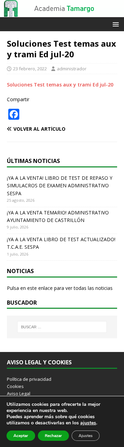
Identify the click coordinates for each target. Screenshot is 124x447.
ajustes (88, 423)
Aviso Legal (18, 393)
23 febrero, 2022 (30, 69)
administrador (71, 69)
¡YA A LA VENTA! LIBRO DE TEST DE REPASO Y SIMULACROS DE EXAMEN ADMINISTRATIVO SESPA (59, 186)
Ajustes (86, 435)
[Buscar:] (62, 327)
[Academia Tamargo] (62, 13)
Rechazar (53, 435)
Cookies (15, 386)
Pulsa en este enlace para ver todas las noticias (60, 288)
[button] (114, 24)
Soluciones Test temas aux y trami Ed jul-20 (60, 84)
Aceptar (20, 435)
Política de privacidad (29, 379)
